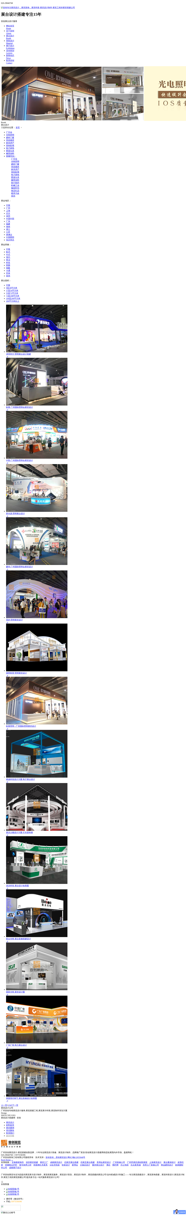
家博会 (75, 1165)
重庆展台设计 (98, 1165)
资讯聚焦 (10, 1130)
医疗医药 (15, 183)
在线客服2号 (13, 1191)
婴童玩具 (10, 151)
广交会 (9, 132)
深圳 (8, 216)
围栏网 (115, 1165)
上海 (8, 211)
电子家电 (10, 148)
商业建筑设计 (167, 1165)
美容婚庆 (10, 140)
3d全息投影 (55, 1165)
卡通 (8, 270)
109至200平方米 (13, 298)
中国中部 (10, 219)
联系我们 (10, 1133)
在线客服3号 (13, 1194)
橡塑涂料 (10, 153)
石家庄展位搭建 (71, 1162)
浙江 (8, 229)
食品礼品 (15, 191)
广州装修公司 (119, 1162)
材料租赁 (10, 1125)
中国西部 (10, 237)
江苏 (8, 232)
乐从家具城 (136, 1165)
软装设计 (66, 1165)
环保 (8, 273)
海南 (8, 227)
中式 (8, 255)
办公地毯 (124, 1165)
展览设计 (10, 1122)
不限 (8, 205)
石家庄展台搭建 (87, 1162)
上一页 (4, 1105)
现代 (8, 257)
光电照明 (10, 135)
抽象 (8, 268)
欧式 (8, 252)
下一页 (15, 1105)
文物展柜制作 (18, 1162)
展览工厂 (44, 1162)
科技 (8, 262)
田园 (8, 265)
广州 (8, 208)
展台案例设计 (169, 1162)
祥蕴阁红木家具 (40, 1165)
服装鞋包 (15, 188)
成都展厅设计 (15, 1168)
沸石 (108, 1165)
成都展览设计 (56, 1162)
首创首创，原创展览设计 (57, 1157)
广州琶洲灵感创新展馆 (137, 1162)
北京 (8, 213)
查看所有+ (10, 156)
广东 (8, 221)
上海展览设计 (155, 1162)
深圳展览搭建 (32, 1162)
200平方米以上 (12, 301)
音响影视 (10, 145)
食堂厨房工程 (25, 1165)
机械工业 (15, 185)
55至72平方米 (12, 293)
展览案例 (10, 1128)
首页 (18, 127)
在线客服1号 (13, 1189)
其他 (13, 196)
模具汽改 (15, 193)
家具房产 (10, 143)
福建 (8, 224)
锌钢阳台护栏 (11, 1165)
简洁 (8, 260)
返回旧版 (10, 1136)
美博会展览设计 (104, 1162)
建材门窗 (10, 137)
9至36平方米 (11, 288)
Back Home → (7, 1160)
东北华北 (10, 240)
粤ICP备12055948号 (76, 1157)
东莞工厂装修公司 (151, 1165)
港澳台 (9, 235)
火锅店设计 (85, 1165)
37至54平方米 (12, 290)
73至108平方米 (12, 296)
